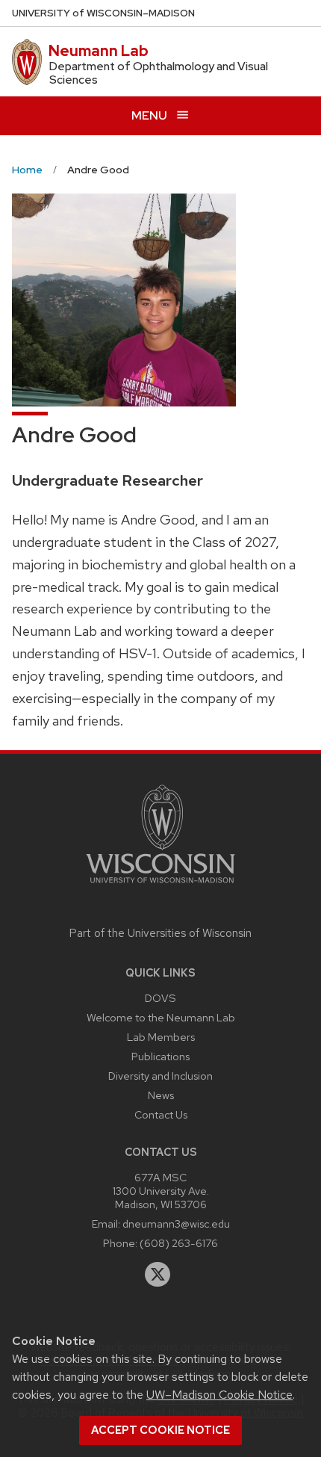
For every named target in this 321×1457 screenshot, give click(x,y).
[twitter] (157, 1274)
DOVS (160, 998)
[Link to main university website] (160, 886)
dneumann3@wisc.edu (176, 1223)
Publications (160, 1056)
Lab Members (161, 1037)
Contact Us (160, 1114)
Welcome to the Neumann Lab (161, 1017)
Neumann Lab (99, 51)
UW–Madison (103, 13)
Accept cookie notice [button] (160, 1430)
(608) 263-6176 (179, 1243)
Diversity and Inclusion (160, 1075)
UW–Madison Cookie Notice (219, 1394)
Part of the (160, 933)
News (161, 1095)
